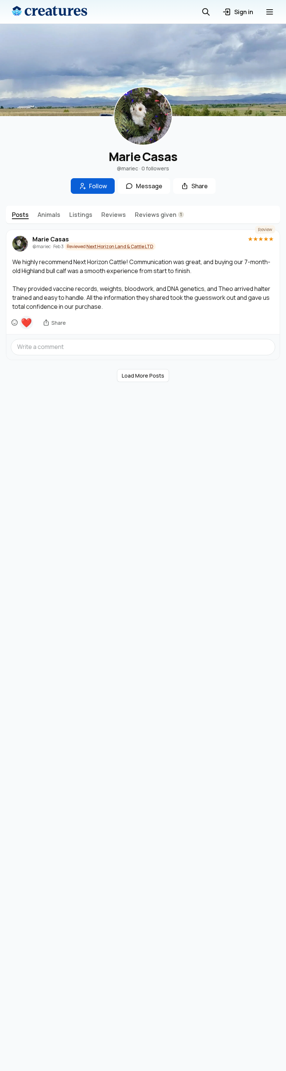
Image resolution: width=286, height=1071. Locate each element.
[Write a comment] (143, 346)
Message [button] (149, 186)
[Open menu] (269, 11)
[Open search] (206, 11)
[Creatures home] (49, 12)
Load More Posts (143, 375)
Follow (98, 186)
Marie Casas (50, 239)
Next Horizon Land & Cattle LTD (119, 246)
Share (199, 186)
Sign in (243, 12)
